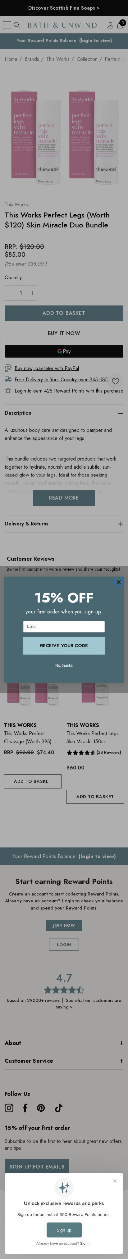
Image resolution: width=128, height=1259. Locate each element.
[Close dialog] (118, 582)
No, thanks (64, 665)
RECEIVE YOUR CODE (64, 645)
